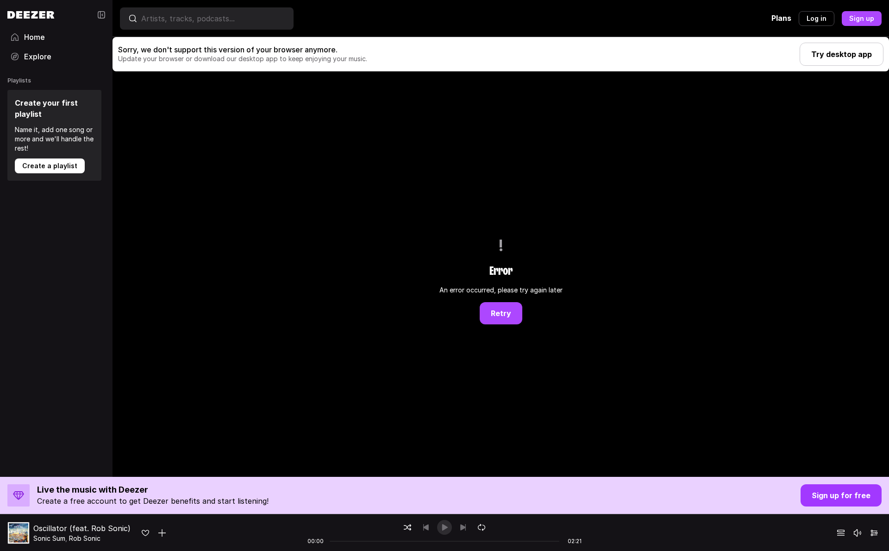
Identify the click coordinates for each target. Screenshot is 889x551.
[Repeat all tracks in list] (481, 527)
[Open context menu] (162, 533)
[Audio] (874, 533)
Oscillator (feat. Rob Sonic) (82, 528)
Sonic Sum (49, 538)
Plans (781, 18)
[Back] (426, 527)
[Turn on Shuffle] (407, 527)
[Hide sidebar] (101, 14)
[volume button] (857, 533)
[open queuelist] (840, 533)
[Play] (444, 527)
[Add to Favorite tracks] (145, 533)
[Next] (463, 527)
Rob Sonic (84, 538)
